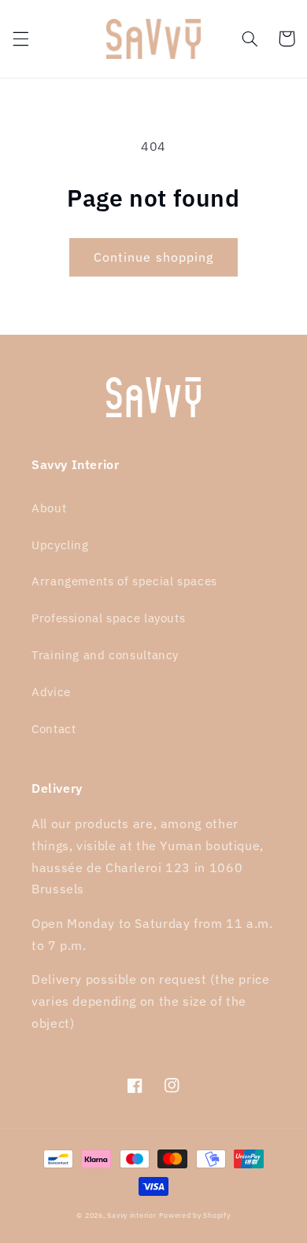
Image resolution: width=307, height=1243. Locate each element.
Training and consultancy (105, 654)
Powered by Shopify (194, 1215)
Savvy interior (131, 1215)
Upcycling (60, 544)
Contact (53, 728)
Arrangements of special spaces (124, 581)
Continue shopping (153, 257)
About (48, 507)
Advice (51, 691)
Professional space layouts (108, 617)
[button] (20, 38)
